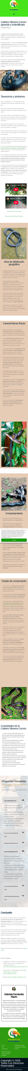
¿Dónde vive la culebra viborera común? (11, 851)
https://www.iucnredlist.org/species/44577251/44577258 (15, 966)
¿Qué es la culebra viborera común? (10, 800)
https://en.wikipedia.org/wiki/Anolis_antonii (17, 977)
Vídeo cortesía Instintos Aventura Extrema (14, 216)
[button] (14, 14)
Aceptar (14, 540)
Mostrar (8, 27)
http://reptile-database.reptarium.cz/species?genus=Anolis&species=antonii (14, 972)
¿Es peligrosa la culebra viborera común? (11, 843)
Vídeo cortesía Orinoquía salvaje (14, 211)
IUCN (17, 963)
